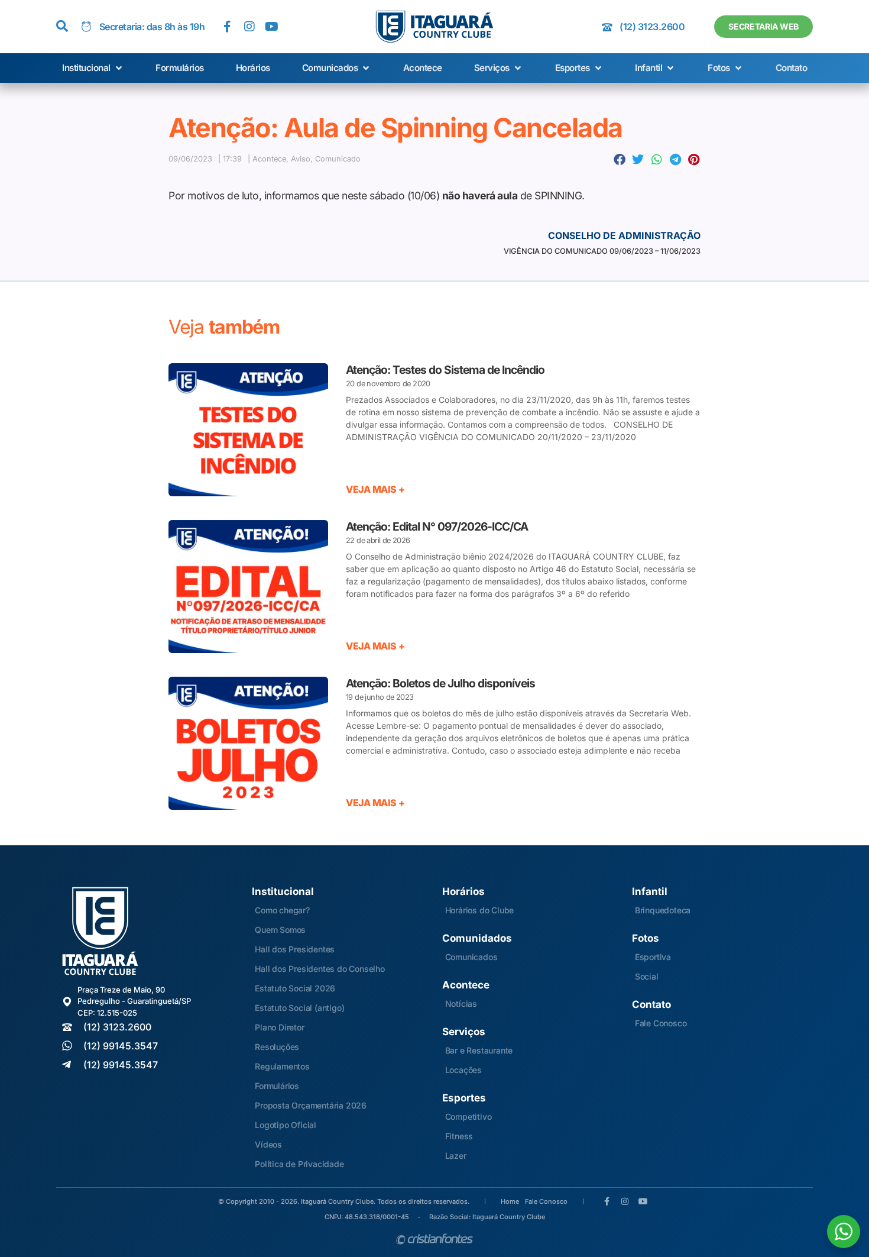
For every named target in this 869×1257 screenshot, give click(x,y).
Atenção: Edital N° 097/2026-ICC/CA (437, 526)
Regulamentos (282, 1066)
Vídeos (268, 1144)
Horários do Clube (479, 910)
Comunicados (471, 957)
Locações (463, 1070)
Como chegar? (282, 910)
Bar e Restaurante (479, 1050)
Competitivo (468, 1116)
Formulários (277, 1086)
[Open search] (62, 27)
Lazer (455, 1156)
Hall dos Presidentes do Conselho (320, 969)
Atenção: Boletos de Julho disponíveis (440, 683)
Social (647, 976)
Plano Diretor (279, 1027)
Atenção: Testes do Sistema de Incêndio (445, 370)
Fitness (459, 1136)
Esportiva (653, 957)
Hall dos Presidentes (295, 949)
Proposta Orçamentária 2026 (311, 1105)
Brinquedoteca (662, 910)
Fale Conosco (661, 1023)
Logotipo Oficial (285, 1125)
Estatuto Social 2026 (295, 988)
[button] (93, 68)
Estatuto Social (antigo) (299, 1008)
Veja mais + (375, 489)
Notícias (461, 1004)
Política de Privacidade (299, 1164)
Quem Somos (280, 930)
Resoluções (277, 1047)
